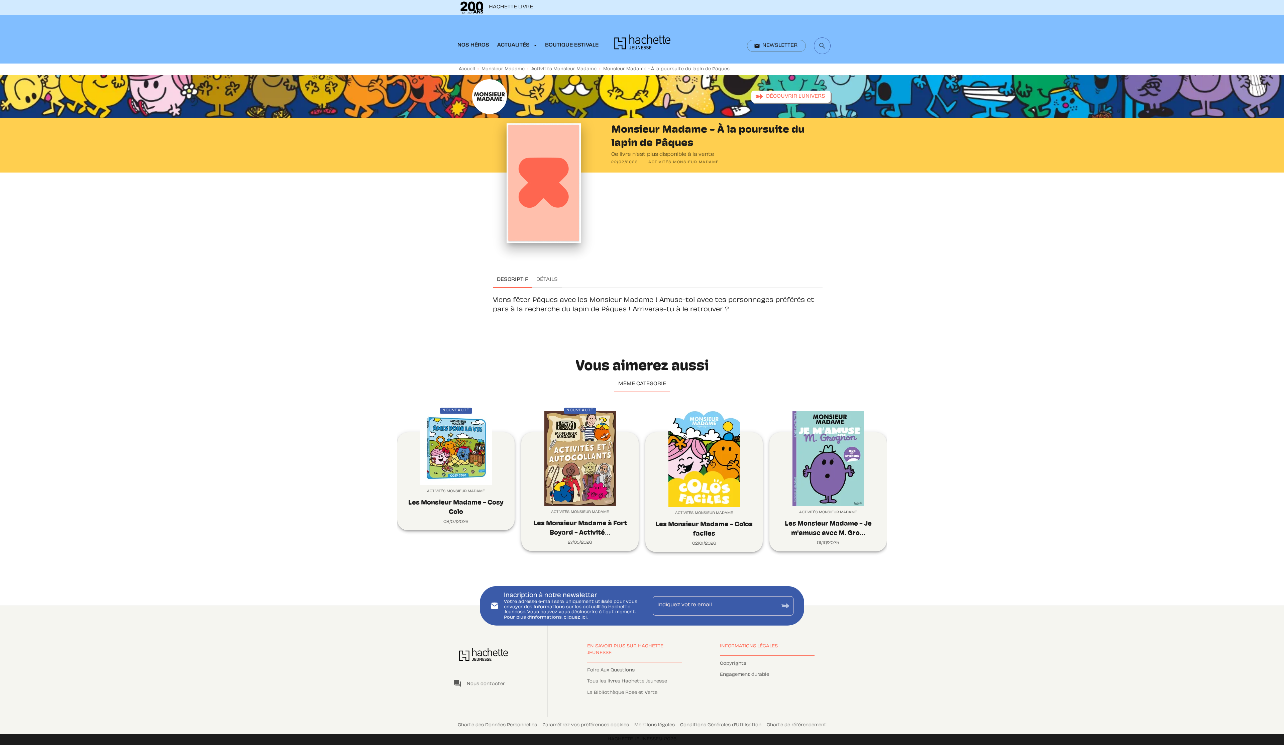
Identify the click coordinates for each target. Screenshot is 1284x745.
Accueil (467, 69)
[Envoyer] (785, 605)
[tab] (473, 45)
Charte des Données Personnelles (497, 725)
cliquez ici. (575, 618)
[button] (776, 46)
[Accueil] (642, 44)
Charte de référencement (797, 725)
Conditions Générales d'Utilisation (720, 725)
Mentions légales (654, 725)
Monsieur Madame (503, 69)
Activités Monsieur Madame (564, 69)
